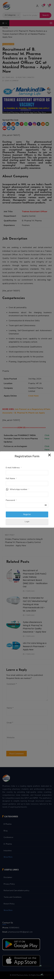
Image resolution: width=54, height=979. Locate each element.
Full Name (11, 478)
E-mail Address (14, 467)
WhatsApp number (19, 489)
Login (27, 521)
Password (11, 500)
